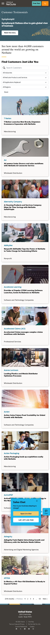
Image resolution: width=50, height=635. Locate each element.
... (36, 599)
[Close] (37, 500)
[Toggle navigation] (3, 3)
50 (40, 599)
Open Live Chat (26, 514)
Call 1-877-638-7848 (25, 520)
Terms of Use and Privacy (17, 624)
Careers (32, 626)
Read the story (10, 33)
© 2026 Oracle (21, 621)
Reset (6, 92)
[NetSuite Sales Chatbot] (46, 511)
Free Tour (37, 3)
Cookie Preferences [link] (21, 626)
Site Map (31, 621)
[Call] (45, 3)
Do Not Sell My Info (34, 624)
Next (45, 599)
